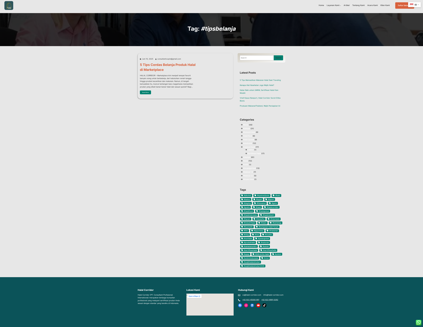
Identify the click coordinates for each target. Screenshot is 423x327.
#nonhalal (248, 238)
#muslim (268, 234)
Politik (246, 165)
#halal (258, 207)
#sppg (246, 254)
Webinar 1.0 (248, 172)
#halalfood (248, 211)
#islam (263, 223)
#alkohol (247, 195)
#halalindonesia (250, 215)
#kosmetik (248, 227)
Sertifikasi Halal (254, 153)
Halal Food (247, 136)
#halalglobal (264, 211)
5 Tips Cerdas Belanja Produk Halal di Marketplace (168, 67)
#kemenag (277, 223)
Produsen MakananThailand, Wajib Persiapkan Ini (260, 106)
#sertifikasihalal (250, 250)
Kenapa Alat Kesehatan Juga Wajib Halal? (257, 85)
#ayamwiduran (263, 195)
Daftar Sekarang (405, 5)
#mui (257, 234)
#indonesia (274, 219)
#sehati (266, 246)
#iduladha (260, 219)
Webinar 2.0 (248, 176)
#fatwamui (261, 203)
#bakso (247, 199)
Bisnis (245, 125)
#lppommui (258, 231)
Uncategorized (249, 168)
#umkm (278, 254)
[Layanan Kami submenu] (340, 5)
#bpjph (259, 199)
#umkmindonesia (251, 258)
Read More (145, 92)
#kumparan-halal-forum (268, 227)
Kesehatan (247, 143)
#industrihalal (249, 223)
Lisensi (251, 150)
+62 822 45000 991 (250, 300)
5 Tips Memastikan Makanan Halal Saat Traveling (260, 80)
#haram (247, 219)
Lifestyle (246, 157)
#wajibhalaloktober (252, 262)
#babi (277, 195)
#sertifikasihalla (269, 250)
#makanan (273, 231)
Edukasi (246, 128)
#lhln (246, 231)
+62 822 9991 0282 (269, 300)
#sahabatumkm (250, 246)
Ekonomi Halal (249, 132)
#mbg (246, 234)
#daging (247, 203)
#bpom (271, 199)
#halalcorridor (272, 207)
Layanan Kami (333, 5)
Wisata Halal (248, 179)
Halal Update (248, 140)
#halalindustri (268, 215)
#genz (274, 203)
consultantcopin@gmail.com (169, 59)
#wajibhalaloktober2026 (254, 266)
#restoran (265, 242)
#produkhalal (249, 242)
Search (278, 58)
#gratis (247, 207)
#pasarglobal (263, 238)
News (245, 161)
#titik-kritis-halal (262, 254)
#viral (266, 258)
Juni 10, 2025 (147, 59)
